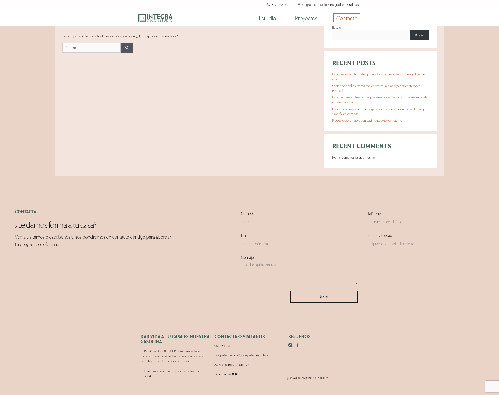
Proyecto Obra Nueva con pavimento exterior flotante (367, 120)
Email (245, 235)
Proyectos (306, 17)
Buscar (336, 27)
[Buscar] (127, 48)
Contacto (346, 17)
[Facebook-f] (297, 345)
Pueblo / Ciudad (379, 235)
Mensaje (247, 257)
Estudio (267, 17)
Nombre (247, 213)
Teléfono (374, 213)
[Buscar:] (91, 47)
